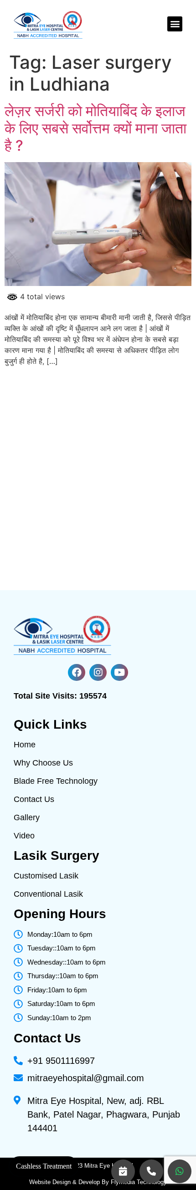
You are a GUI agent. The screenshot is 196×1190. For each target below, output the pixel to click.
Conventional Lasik (48, 894)
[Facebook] (76, 672)
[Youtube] (119, 672)
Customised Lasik (46, 875)
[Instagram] (98, 672)
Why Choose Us (43, 762)
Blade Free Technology (56, 781)
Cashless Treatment (44, 1166)
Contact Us (34, 799)
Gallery (27, 817)
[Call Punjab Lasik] (151, 1171)
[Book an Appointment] (123, 1171)
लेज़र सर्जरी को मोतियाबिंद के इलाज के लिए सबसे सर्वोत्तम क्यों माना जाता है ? (95, 128)
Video (24, 835)
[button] (174, 23)
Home (25, 744)
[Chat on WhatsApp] (179, 1171)
